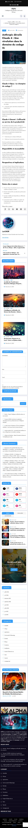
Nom (3, 369)
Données (6, 638)
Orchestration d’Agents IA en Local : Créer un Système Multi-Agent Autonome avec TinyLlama (13, 339)
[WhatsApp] (24, 209)
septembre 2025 (7, 601)
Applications (6, 632)
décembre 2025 (7, 598)
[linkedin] (12, 209)
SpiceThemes (14, 825)
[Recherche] (21, 16)
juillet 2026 (6, 592)
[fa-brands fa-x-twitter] (12, 5)
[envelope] (17, 209)
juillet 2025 (6, 608)
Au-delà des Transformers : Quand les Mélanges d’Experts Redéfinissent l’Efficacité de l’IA (13, 283)
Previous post (6, 243)
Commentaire (8, 516)
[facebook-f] (10, 5)
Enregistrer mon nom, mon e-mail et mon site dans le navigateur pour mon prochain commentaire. (12, 387)
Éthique (5, 642)
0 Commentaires (20, 30)
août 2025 (6, 605)
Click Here (14, 569)
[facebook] (5, 209)
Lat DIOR (5, 231)
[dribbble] (14, 5)
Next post (5, 250)
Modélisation (6, 648)
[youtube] (17, 5)
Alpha (13, 8)
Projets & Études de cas (9, 651)
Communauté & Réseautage (9, 635)
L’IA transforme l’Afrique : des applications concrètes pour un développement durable (11, 253)
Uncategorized (7, 661)
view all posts (5, 237)
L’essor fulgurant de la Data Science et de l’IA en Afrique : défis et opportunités (14, 246)
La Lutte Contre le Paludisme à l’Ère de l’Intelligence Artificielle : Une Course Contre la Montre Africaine (18, 536)
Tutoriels (6, 658)
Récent (8, 513)
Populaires (20, 513)
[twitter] (9, 209)
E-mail (3, 377)
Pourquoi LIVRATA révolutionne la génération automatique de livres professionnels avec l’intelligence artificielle (13, 421)
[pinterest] (21, 209)
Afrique (5, 628)
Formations (6, 645)
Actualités (6, 625)
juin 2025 (6, 611)
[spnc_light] (24, 16)
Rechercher (7, 399)
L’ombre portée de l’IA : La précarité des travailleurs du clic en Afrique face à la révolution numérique (17, 543)
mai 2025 (6, 614)
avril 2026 (6, 595)
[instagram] (16, 5)
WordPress (15, 824)
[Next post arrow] (24, 253)
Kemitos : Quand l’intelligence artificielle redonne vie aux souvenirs (17, 522)
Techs (4, 30)
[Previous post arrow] (24, 246)
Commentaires (5, 355)
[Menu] (2, 16)
